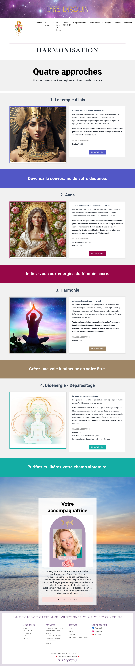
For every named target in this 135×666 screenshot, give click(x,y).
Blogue (108, 22)
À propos (48, 23)
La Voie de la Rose (58, 26)
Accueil (39, 22)
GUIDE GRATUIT (67, 23)
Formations (95, 22)
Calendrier (127, 22)
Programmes (79, 22)
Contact (117, 22)
